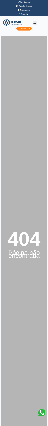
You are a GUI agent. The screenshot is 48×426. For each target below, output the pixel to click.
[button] (35, 23)
